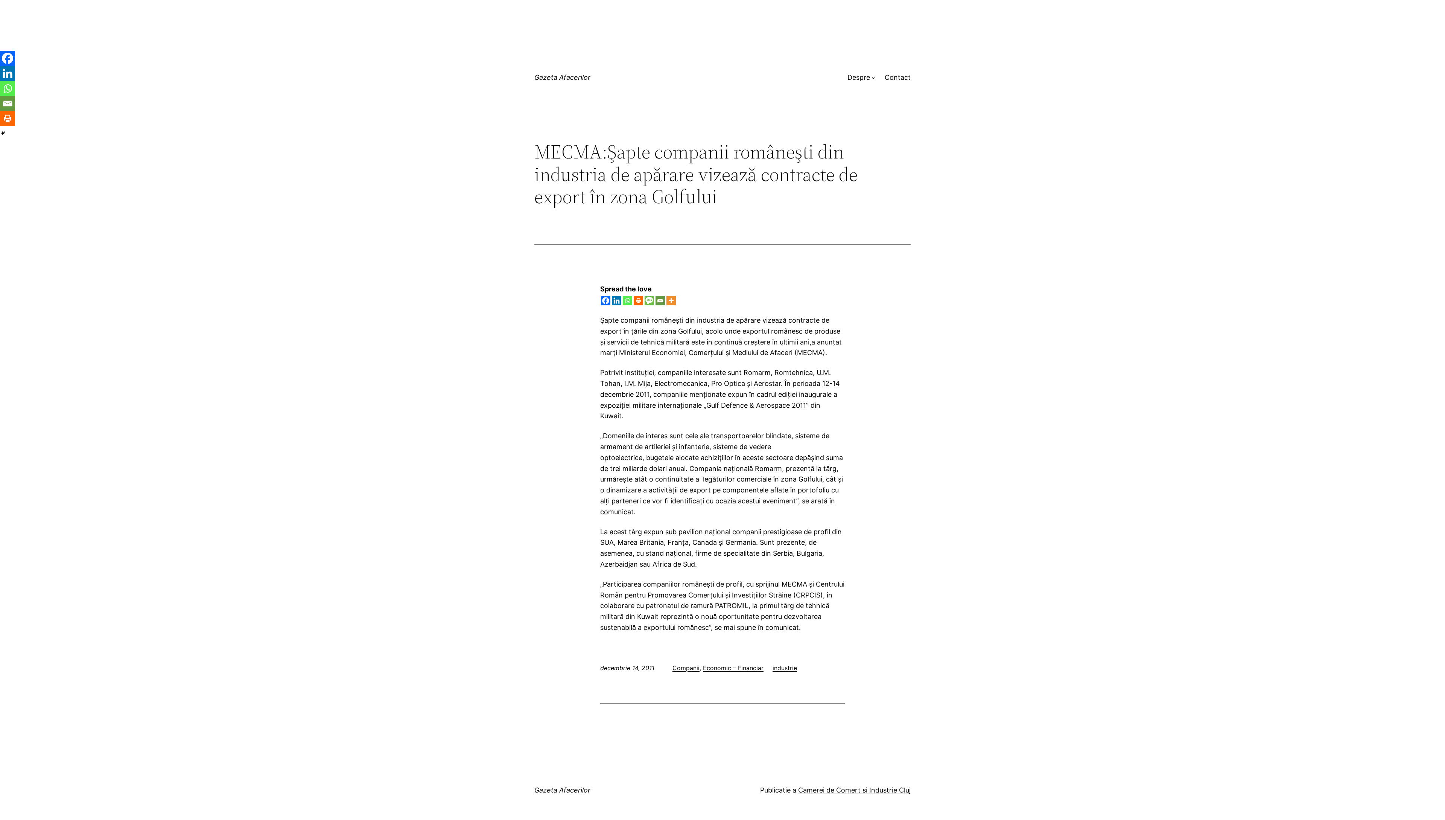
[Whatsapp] (627, 300)
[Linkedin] (616, 300)
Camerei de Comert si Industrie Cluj (854, 790)
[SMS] (649, 300)
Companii (686, 668)
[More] (671, 300)
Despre (858, 77)
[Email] (660, 300)
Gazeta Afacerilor (562, 77)
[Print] (638, 300)
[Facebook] (605, 300)
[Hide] (3, 133)
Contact (898, 77)
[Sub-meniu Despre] (874, 78)
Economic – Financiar (733, 668)
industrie (785, 668)
